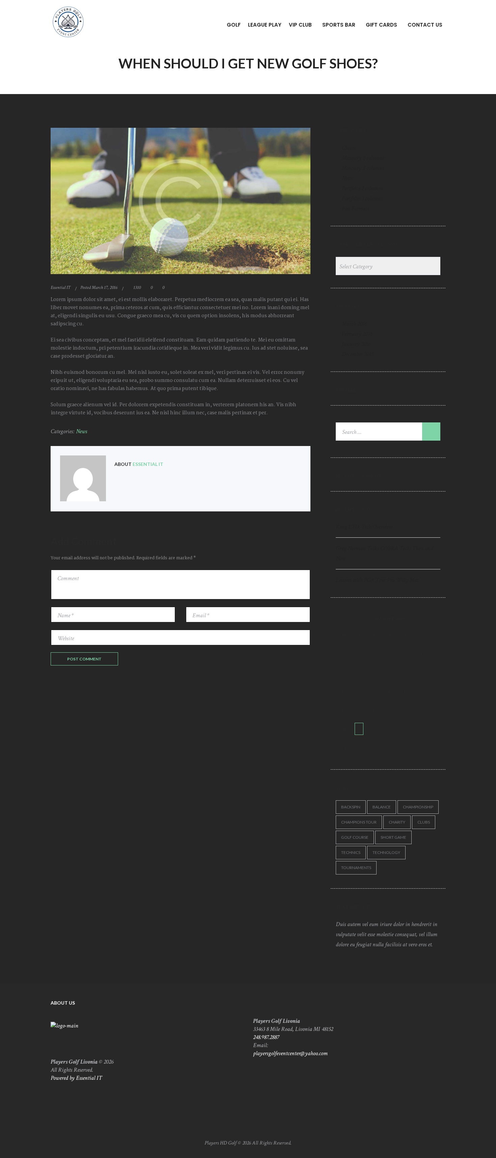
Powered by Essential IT (76, 1078)
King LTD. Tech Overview (364, 527)
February (357, 334)
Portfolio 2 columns (362, 188)
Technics (350, 852)
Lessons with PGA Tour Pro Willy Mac (377, 580)
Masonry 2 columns (363, 158)
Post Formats (355, 208)
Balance (382, 806)
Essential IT (61, 288)
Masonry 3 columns (363, 168)
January (356, 344)
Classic (349, 148)
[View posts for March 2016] (343, 618)
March (354, 324)
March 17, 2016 (104, 288)
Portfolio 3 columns (362, 198)
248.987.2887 (266, 1037)
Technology (386, 852)
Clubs (423, 822)
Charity (397, 822)
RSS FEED (346, 390)
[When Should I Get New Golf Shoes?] (180, 201)
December (358, 354)
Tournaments (356, 867)
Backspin (350, 806)
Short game (393, 837)
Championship (418, 806)
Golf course (354, 837)
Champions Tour (359, 822)
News (81, 431)
